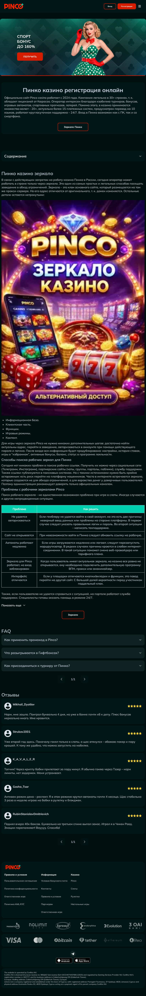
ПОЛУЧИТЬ (30, 56)
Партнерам (47, 904)
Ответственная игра (14, 896)
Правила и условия (15, 874)
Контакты (46, 888)
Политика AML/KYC (14, 904)
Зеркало (73, 614)
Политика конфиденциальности (21, 888)
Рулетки (75, 896)
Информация (48, 874)
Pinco (73, 880)
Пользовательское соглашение (20, 880)
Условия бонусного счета (54, 880)
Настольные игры (80, 904)
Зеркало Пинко (73, 126)
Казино (75, 874)
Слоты (74, 888)
